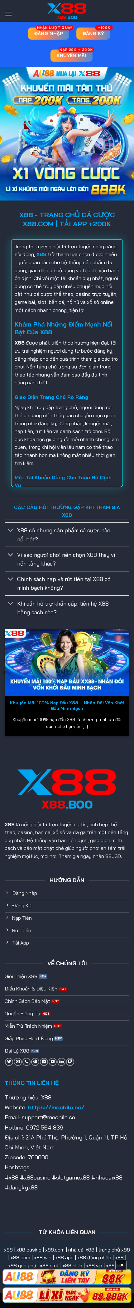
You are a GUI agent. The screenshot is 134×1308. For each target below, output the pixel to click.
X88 (10, 824)
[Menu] (8, 13)
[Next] (130, 684)
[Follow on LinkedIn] (44, 1062)
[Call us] (26, 1062)
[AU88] (67, 1277)
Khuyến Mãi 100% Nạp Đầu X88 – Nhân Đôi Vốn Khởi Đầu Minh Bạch (67, 705)
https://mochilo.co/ (56, 1107)
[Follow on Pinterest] (35, 1062)
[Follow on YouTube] (53, 1062)
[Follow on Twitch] (70, 1062)
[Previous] (4, 684)
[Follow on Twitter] (9, 1062)
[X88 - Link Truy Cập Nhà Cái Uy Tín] (67, 11)
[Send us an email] (18, 1062)
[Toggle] (11, 531)
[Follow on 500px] (61, 1062)
